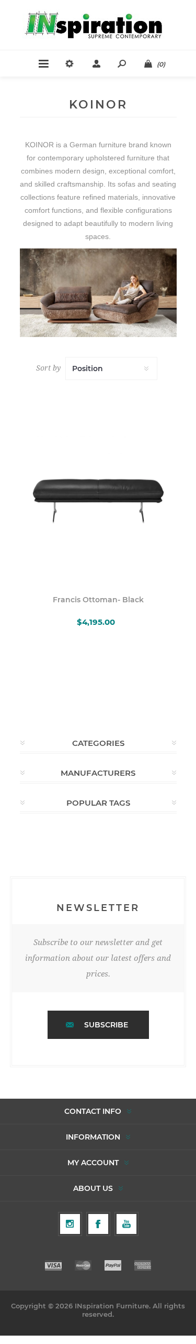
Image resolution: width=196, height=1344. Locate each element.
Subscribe (106, 1024)
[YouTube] (126, 1224)
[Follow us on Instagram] (70, 1224)
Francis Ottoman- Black (98, 599)
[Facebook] (98, 1224)
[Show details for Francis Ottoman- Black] (98, 483)
